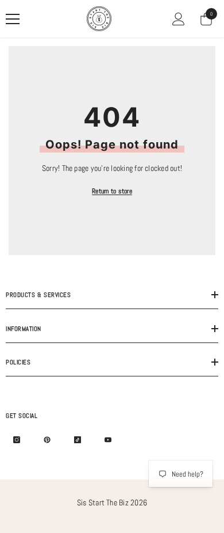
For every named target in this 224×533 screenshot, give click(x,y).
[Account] (178, 19)
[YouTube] (108, 440)
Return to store (112, 191)
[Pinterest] (47, 440)
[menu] (13, 19)
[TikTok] (77, 440)
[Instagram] (17, 440)
